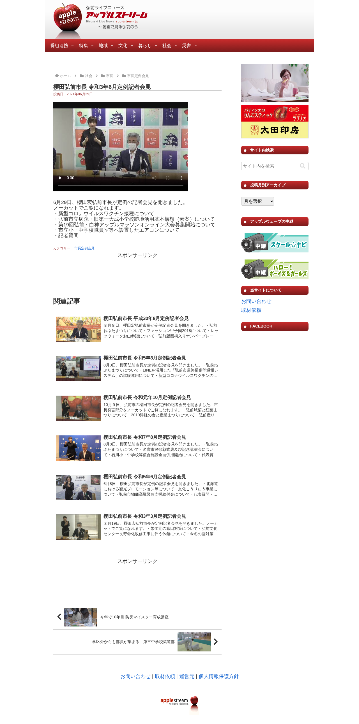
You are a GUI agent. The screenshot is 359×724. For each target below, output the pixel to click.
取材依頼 (251, 310)
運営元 (186, 676)
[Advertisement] (137, 274)
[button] (303, 166)
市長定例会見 (84, 248)
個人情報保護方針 (219, 676)
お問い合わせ (256, 301)
